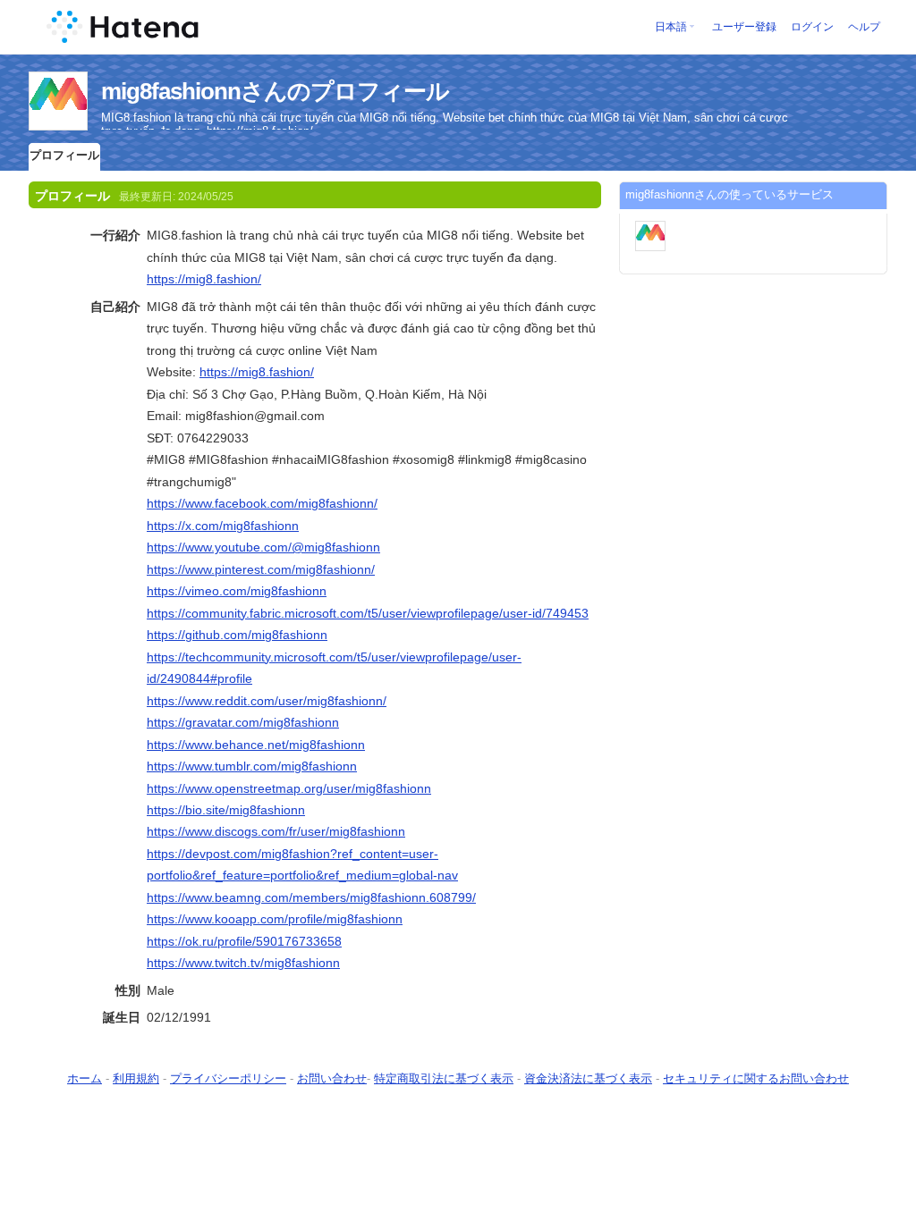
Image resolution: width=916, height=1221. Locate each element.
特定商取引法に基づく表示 (443, 1078)
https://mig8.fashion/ (204, 279)
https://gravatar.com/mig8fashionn (243, 722)
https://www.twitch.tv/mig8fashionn (243, 963)
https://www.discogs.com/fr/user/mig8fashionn (276, 831)
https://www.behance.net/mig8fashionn (256, 744)
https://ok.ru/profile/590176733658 (244, 941)
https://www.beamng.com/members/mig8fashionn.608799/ (311, 897)
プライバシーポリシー (228, 1078)
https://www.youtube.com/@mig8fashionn (263, 547)
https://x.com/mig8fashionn (223, 525)
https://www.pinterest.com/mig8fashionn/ (261, 569)
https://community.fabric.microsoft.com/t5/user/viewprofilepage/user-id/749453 (368, 613)
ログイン (812, 27)
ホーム (84, 1078)
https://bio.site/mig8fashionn (226, 810)
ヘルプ (864, 27)
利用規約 (136, 1078)
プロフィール (64, 155)
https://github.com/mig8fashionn (237, 634)
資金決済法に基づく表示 (588, 1078)
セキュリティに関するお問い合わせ (756, 1078)
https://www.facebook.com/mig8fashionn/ (262, 503)
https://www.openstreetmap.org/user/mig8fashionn (289, 788)
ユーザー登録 (744, 27)
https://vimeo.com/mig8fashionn (237, 591)
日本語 (671, 27)
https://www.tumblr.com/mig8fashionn (252, 766)
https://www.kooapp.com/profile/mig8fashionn (275, 919)
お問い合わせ (332, 1078)
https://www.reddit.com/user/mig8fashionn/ (266, 701)
